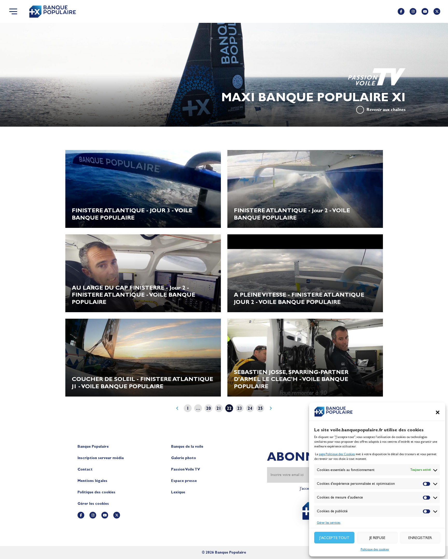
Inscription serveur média (101, 458)
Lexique (178, 492)
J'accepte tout (334, 537)
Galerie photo (183, 458)
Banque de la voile (187, 446)
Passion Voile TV (185, 469)
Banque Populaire (93, 446)
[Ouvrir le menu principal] (13, 11)
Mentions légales (92, 481)
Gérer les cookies (93, 503)
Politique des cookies (375, 549)
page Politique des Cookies (337, 454)
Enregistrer (420, 537)
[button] (437, 412)
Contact (85, 469)
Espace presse (184, 481)
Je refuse (377, 537)
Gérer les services (328, 522)
